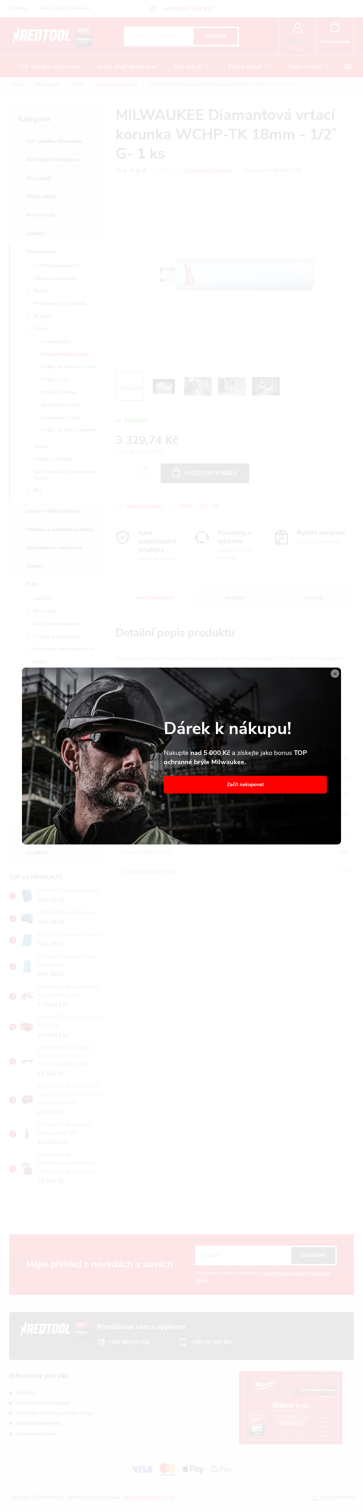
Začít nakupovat (245, 784)
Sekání (41, 446)
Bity (38, 490)
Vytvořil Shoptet (337, 1497)
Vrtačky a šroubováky (57, 636)
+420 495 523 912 (129, 1342)
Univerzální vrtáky (60, 417)
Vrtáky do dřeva (58, 392)
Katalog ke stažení (36, 1433)
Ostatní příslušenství (56, 265)
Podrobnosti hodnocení (208, 170)
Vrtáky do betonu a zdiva (68, 366)
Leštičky (42, 598)
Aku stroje (44, 611)
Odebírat (313, 1255)
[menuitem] (49, 67)
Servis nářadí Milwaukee (64, 8)
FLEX (32, 584)
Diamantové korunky (64, 354)
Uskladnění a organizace (54, 547)
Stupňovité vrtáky (60, 405)
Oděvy (40, 661)
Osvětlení (36, 852)
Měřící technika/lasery (56, 624)
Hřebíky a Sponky (53, 459)
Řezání (41, 291)
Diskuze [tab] (314, 598)
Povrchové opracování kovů (63, 649)
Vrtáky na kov (56, 379)
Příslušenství (41, 251)
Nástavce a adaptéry (56, 278)
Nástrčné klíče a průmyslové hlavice (64, 474)
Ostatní (34, 566)
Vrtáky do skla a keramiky (69, 430)
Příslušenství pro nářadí (59, 303)
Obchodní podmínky (38, 1423)
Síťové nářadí (41, 196)
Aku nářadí (38, 178)
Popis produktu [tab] (155, 598)
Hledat (215, 36)
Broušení (43, 316)
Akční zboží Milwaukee (52, 159)
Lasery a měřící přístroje (53, 511)
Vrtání (40, 328)
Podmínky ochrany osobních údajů (54, 1413)
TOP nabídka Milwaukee (54, 141)
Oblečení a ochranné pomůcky (60, 529)
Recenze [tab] (234, 598)
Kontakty (18, 8)
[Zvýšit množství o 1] (146, 468)
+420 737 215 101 (210, 1342)
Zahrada (35, 233)
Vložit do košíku (210, 473)
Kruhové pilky (56, 341)
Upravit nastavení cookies (148, 1497)
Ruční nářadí (40, 215)
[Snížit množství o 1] (146, 478)
